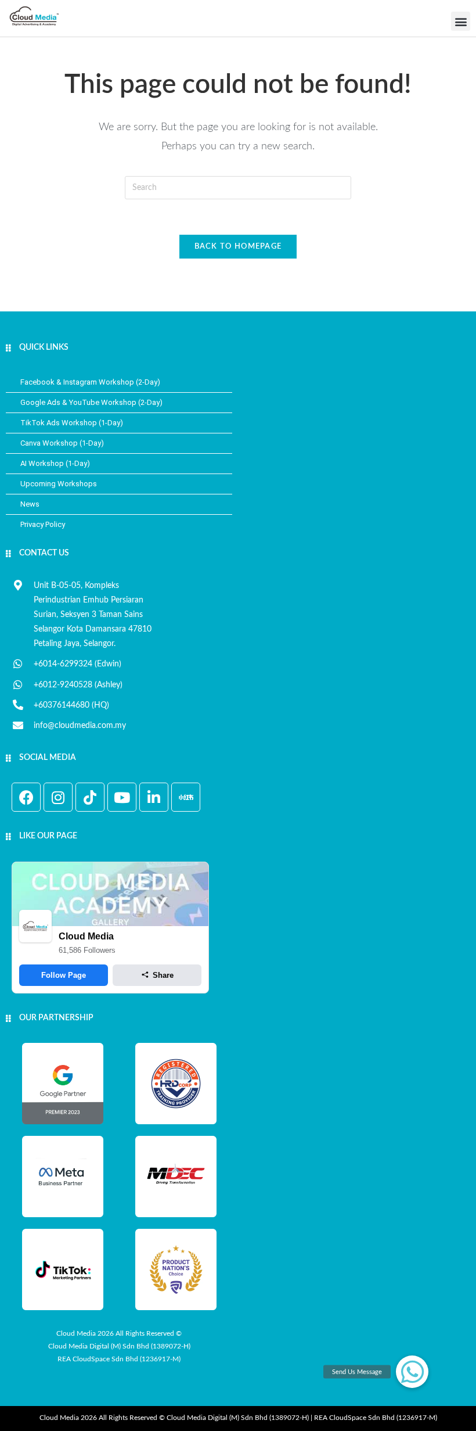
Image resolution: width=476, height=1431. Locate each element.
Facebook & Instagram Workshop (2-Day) (90, 382)
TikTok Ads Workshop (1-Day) (71, 422)
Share (163, 975)
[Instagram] (58, 797)
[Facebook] (26, 797)
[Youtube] (121, 797)
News (29, 504)
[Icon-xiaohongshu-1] (185, 797)
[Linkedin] (153, 797)
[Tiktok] (89, 797)
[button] (460, 21)
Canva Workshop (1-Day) (62, 443)
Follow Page (63, 975)
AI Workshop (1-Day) (55, 463)
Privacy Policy (42, 524)
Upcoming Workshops (58, 483)
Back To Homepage (238, 246)
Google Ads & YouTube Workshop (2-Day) (91, 402)
